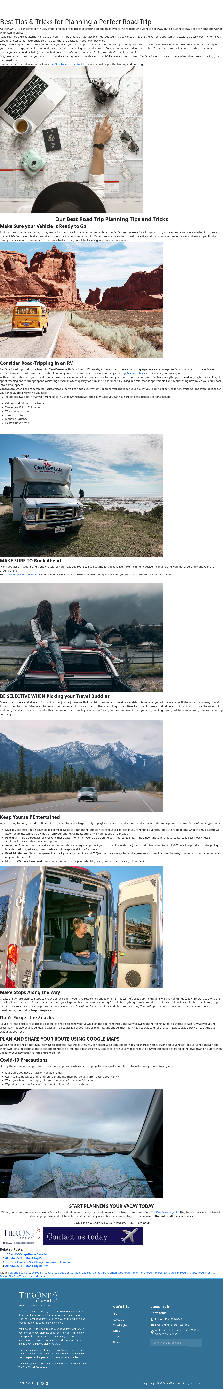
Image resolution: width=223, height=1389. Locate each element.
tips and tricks (36, 1276)
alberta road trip (20, 1272)
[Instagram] (213, 8)
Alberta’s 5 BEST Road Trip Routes (26, 1258)
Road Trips (204, 1272)
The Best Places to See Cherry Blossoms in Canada (37, 1262)
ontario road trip (146, 1272)
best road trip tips (58, 1272)
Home (104, 8)
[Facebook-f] (208, 8)
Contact (184, 8)
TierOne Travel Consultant (66, 64)
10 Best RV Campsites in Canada (26, 1254)
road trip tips (188, 1272)
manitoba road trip (123, 1272)
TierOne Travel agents (164, 1212)
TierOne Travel (18, 1276)
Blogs (171, 8)
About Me (119, 8)
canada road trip (81, 1272)
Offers (157, 8)
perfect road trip (168, 1272)
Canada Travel (101, 1272)
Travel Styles (140, 8)
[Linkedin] (218, 8)
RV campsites (134, 373)
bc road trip (39, 1272)
